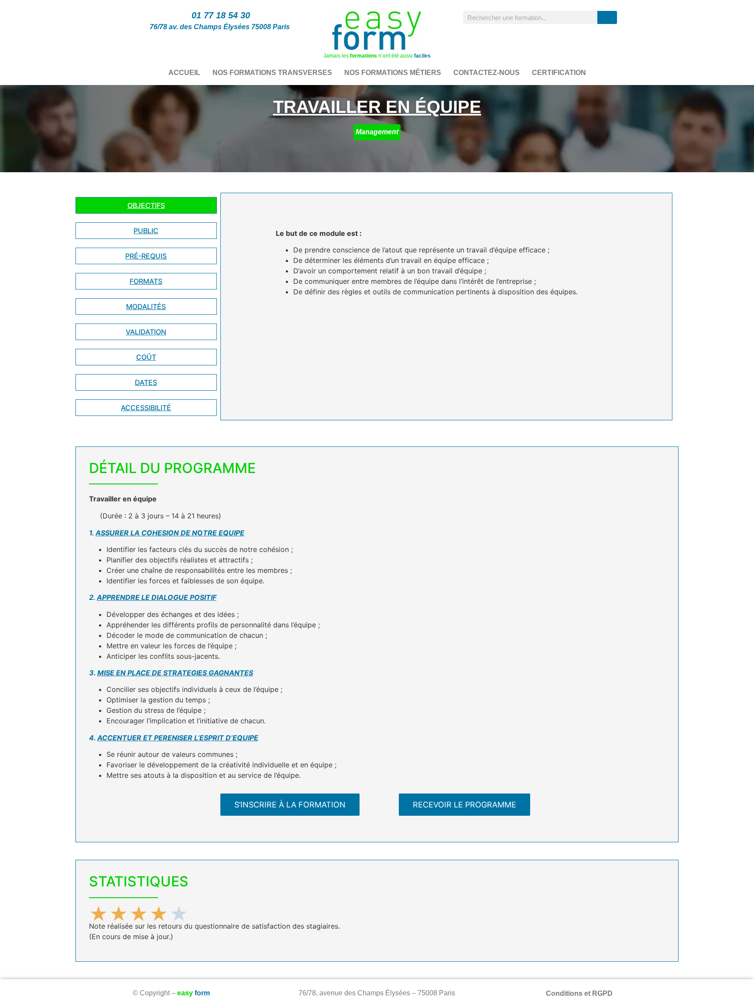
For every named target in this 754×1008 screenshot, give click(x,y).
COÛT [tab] (146, 357)
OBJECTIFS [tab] (146, 205)
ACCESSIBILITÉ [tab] (146, 407)
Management (377, 132)
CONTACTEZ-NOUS (486, 72)
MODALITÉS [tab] (146, 306)
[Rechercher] (607, 17)
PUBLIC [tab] (146, 230)
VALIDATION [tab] (146, 331)
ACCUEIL (184, 72)
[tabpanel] (446, 266)
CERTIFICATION (559, 72)
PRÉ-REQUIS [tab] (146, 256)
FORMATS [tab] (146, 281)
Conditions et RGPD (579, 993)
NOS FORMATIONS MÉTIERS (392, 72)
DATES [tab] (146, 382)
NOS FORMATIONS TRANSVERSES (272, 72)
